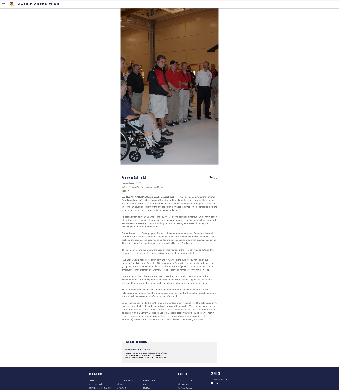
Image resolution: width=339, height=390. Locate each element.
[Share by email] (215, 177)
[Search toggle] (335, 4)
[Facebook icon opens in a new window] (212, 383)
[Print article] (210, 177)
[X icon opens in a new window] (216, 383)
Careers (183, 374)
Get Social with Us (219, 380)
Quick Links (95, 374)
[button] (3, 4)
